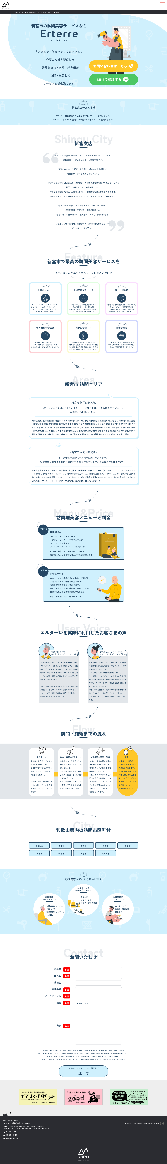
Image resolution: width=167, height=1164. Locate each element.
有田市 (128, 845)
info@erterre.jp (12, 1138)
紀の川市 (105, 853)
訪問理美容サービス (32, 12)
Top (125, 1123)
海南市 (61, 853)
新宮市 (56, 12)
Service (129, 1123)
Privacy (156, 1123)
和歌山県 (46, 12)
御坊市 (83, 845)
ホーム (17, 12)
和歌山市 (39, 845)
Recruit (139, 1123)
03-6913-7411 (11, 1131)
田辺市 (83, 853)
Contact (150, 1123)
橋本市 (39, 853)
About (145, 1123)
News (134, 1123)
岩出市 (61, 845)
